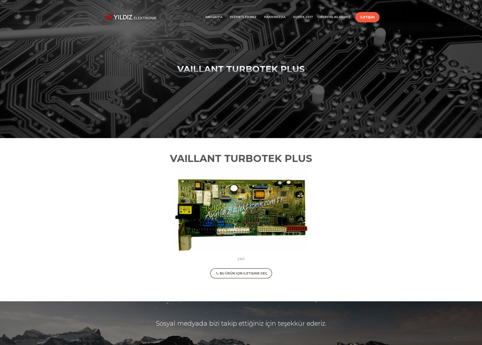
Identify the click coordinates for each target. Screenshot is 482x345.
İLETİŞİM (367, 17)
